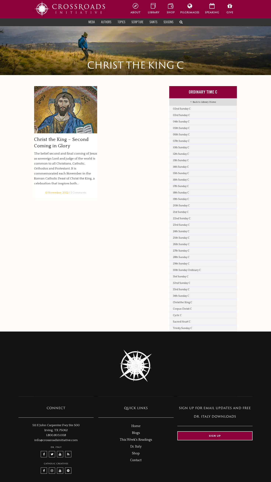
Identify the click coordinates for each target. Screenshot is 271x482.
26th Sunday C (181, 244)
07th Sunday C (181, 141)
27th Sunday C (181, 250)
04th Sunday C (181, 121)
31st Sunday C (180, 276)
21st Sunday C (181, 212)
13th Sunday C (181, 160)
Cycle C (177, 315)
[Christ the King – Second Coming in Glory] (65, 109)
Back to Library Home (204, 102)
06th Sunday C (181, 134)
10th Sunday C (181, 147)
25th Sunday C (181, 237)
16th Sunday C (181, 179)
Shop (136, 453)
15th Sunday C (181, 173)
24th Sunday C (181, 231)
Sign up (215, 435)
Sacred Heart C (181, 321)
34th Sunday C (181, 295)
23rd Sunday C (181, 224)
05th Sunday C (181, 128)
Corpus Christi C (182, 308)
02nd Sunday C (182, 108)
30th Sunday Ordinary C (187, 270)
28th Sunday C (181, 257)
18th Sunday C (181, 192)
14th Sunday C (181, 166)
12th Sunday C (181, 153)
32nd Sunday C (181, 283)
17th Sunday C (181, 186)
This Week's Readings (136, 440)
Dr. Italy (136, 446)
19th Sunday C (181, 199)
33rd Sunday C (181, 289)
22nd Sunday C (181, 218)
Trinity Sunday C (182, 328)
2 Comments (78, 192)
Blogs (136, 433)
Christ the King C (182, 302)
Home (135, 426)
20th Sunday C (181, 205)
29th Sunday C (181, 263)
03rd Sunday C (181, 115)
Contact (136, 460)
